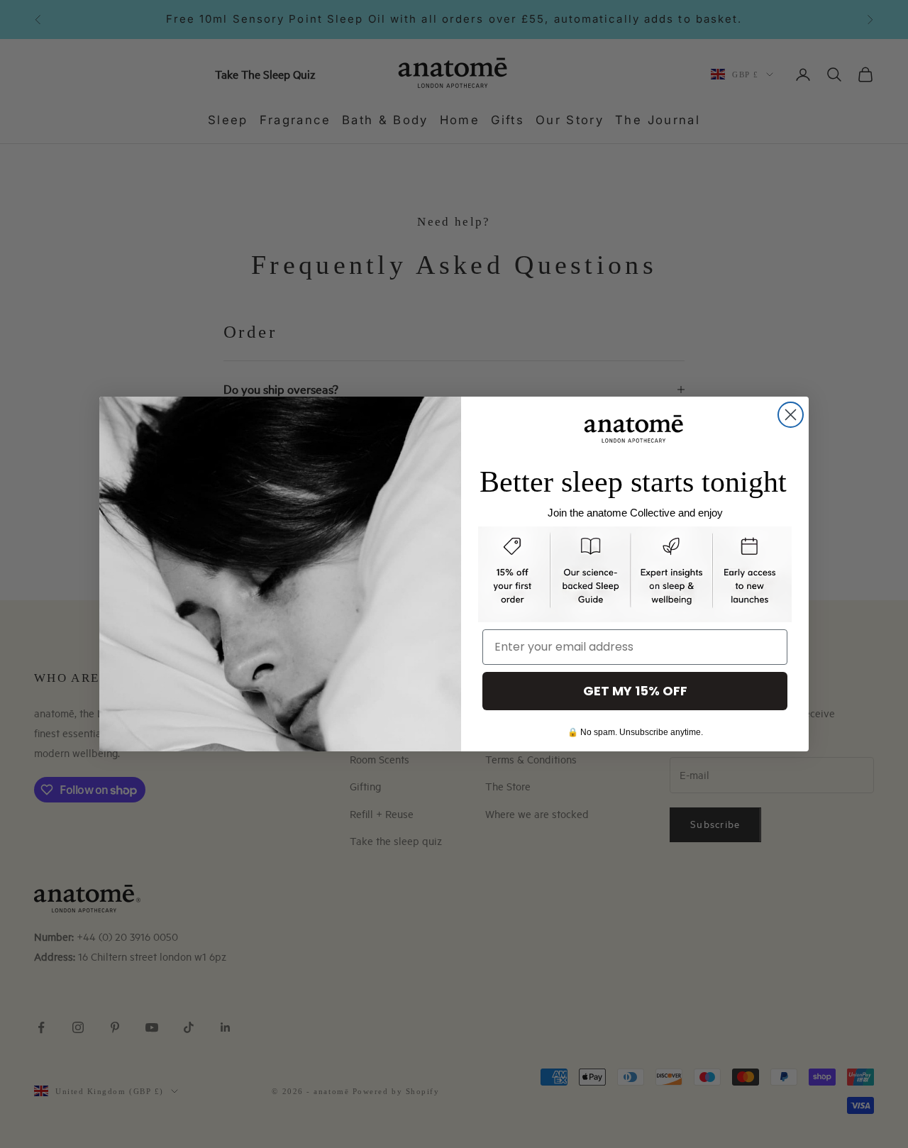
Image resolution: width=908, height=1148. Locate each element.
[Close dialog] (790, 414)
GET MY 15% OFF (635, 691)
